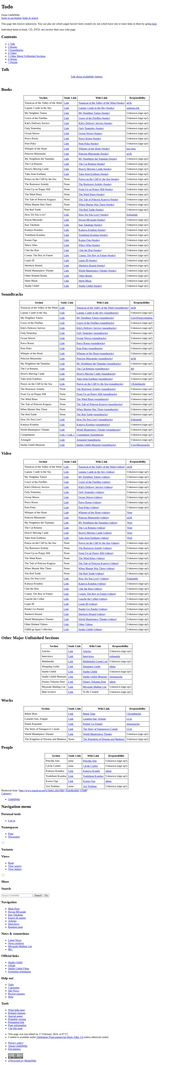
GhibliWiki (14, 799)
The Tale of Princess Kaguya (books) (98, 199)
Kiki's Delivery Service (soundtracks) (96, 328)
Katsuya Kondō (91, 771)
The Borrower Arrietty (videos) (95, 548)
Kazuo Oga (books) (89, 240)
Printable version (17, 1019)
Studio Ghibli (90, 671)
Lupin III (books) (88, 260)
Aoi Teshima (90, 786)
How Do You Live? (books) (93, 214)
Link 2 (71, 434)
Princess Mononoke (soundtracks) (95, 358)
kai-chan (131, 148)
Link (66, 102)
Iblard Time (89, 713)
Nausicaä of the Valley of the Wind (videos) (101, 466)
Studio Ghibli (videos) (90, 629)
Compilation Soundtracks (90, 434)
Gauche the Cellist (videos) (92, 598)
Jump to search (30, 18)
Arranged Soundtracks (89, 439)
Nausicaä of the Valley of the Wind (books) (102, 102)
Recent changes (16, 993)
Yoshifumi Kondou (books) (93, 235)
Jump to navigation (11, 18)
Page (10, 833)
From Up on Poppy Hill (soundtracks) (97, 394)
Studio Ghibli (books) (90, 285)
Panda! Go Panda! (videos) (92, 609)
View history (15, 869)
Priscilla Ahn (90, 760)
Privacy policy (15, 1042)
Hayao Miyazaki (17, 911)
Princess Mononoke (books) (93, 153)
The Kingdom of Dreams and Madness (104, 739)
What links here (16, 1010)
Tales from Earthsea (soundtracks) (95, 378)
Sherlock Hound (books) (92, 265)
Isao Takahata (15, 914)
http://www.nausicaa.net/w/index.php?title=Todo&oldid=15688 (53, 790)
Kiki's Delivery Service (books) (95, 123)
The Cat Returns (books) (92, 163)
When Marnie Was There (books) (96, 204)
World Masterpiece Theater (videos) (97, 619)
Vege (129, 512)
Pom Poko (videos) (88, 507)
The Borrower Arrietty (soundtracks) (96, 389)
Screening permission (19, 971)
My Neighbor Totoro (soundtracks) (95, 317)
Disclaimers (14, 1049)
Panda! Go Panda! (93, 723)
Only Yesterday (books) (91, 128)
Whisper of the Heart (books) (94, 148)
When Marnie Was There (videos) (96, 568)
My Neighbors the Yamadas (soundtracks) (99, 363)
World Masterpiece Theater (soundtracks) (98, 429)
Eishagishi (132, 214)
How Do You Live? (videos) (93, 578)
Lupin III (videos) (87, 604)
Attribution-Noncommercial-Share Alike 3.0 (59, 1037)
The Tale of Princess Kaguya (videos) (98, 563)
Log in (11, 820)
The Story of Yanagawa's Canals (100, 729)
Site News (13, 990)
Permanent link (16, 1022)
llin (132, 368)
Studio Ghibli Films (18, 968)
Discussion (14, 836)
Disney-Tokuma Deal (94, 681)
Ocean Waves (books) (90, 133)
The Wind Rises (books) (91, 194)
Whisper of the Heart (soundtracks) (95, 353)
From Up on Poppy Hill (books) (96, 189)
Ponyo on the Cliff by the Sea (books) (99, 179)
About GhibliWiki (17, 1046)
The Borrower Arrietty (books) (95, 184)
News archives (16, 943)
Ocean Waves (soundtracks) (91, 338)
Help (10, 996)
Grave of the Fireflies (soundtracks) (95, 323)
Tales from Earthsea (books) (93, 174)
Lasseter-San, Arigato (94, 718)
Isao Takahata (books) (90, 224)
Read (11, 863)
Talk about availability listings (86, 76)
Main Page (14, 908)
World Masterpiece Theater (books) (97, 270)
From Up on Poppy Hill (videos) (95, 553)
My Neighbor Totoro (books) (94, 113)
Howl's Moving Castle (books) (95, 169)
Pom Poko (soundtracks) (90, 348)
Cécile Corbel (90, 765)
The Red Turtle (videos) (91, 573)
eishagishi (114, 656)
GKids (11, 965)
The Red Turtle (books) (91, 209)
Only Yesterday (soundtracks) (92, 333)
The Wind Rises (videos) (91, 558)
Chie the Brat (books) (90, 250)
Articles (87, 651)
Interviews (88, 656)
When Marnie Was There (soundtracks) (97, 409)
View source (14, 866)
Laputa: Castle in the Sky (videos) (96, 471)
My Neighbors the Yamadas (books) (98, 158)
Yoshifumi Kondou (93, 776)
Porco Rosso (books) (90, 138)
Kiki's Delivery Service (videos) (95, 487)
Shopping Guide (91, 666)
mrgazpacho (115, 676)
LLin (129, 718)
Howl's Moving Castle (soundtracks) (96, 373)
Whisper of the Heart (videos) (94, 512)
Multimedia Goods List (95, 661)
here (154, 23)
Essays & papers (17, 917)
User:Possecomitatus (142, 317)
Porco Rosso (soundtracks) (91, 343)
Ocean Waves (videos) (90, 497)
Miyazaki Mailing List (94, 686)
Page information (17, 1025)
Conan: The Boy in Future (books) (97, 255)
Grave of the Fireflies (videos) (94, 482)
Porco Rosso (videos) (89, 502)
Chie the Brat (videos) (90, 588)
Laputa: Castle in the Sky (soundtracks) (97, 312)
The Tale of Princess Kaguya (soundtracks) (99, 404)
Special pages (15, 1016)
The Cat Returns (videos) (91, 527)
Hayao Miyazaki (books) (92, 219)
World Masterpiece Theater (97, 734)
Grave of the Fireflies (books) (94, 118)
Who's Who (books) (89, 245)
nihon (112, 666)
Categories (13, 987)
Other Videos (85, 624)
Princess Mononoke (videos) (93, 517)
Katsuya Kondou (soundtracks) (93, 424)
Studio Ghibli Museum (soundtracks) (96, 444)
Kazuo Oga (89, 781)
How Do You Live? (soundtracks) (95, 419)
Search (6, 888)
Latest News (14, 940)
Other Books (85, 275)
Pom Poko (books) (88, 143)
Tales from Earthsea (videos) (93, 537)
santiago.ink (133, 108)
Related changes (17, 1013)
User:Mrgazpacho (140, 444)
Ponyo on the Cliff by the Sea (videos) (98, 543)
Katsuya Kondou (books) (92, 230)
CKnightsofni (138, 383)
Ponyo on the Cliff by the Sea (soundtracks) (100, 383)
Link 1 (63, 434)
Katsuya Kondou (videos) (92, 583)
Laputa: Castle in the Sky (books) (96, 108)
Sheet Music (85, 280)
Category (6, 793)
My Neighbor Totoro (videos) (94, 476)
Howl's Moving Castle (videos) (95, 532)
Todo (11, 984)
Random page (15, 927)
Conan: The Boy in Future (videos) (97, 593)
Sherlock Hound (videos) (91, 614)
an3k (129, 102)
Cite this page (15, 1028)
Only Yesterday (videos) (91, 492)
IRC (10, 949)
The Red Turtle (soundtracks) (92, 414)
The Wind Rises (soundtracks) (93, 399)
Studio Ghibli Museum (95, 676)
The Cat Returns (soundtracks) (93, 368)
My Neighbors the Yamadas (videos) (97, 522)
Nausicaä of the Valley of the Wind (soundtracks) (103, 307)
